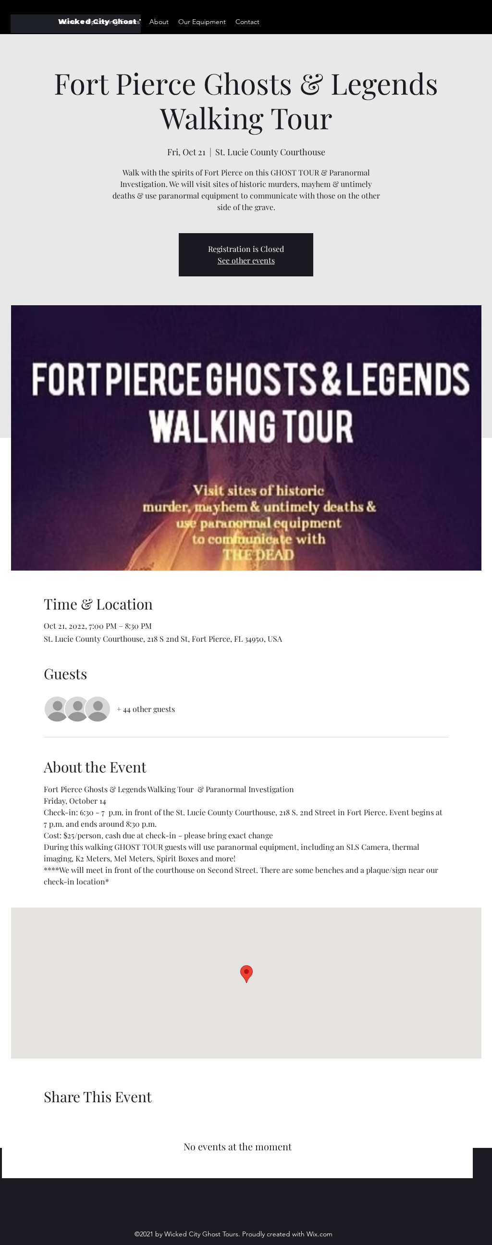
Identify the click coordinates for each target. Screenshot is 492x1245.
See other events (246, 260)
